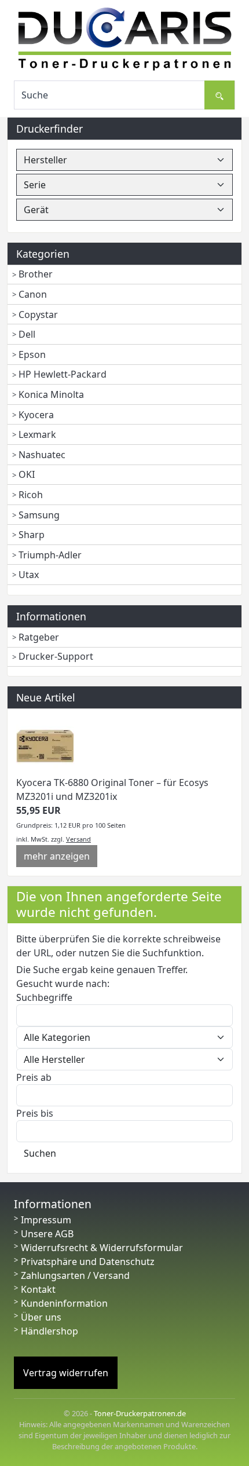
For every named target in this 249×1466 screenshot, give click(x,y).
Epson (32, 354)
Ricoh (31, 494)
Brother (36, 274)
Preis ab (34, 1077)
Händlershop (49, 1331)
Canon (33, 294)
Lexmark (37, 434)
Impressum (46, 1219)
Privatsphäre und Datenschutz (88, 1261)
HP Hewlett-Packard (63, 374)
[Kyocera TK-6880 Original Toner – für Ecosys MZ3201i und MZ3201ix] (45, 746)
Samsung (39, 515)
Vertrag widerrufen (65, 1372)
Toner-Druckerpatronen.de (140, 1413)
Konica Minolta (51, 394)
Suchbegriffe (44, 997)
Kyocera (36, 414)
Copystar (38, 314)
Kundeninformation (64, 1303)
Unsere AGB (47, 1233)
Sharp (32, 534)
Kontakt (38, 1289)
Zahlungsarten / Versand (75, 1275)
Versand (78, 839)
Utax (29, 574)
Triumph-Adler (50, 555)
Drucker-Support (56, 656)
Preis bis (34, 1113)
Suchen (40, 1153)
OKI (27, 474)
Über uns (41, 1317)
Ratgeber (39, 637)
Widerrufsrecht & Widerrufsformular (102, 1247)
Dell (27, 334)
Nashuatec (42, 454)
